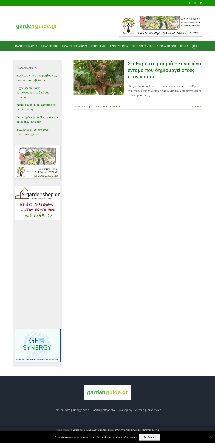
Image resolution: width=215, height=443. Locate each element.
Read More (197, 106)
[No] (211, 437)
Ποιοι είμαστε (62, 410)
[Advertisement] (38, 274)
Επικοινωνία (154, 410)
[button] (194, 46)
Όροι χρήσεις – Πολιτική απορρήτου (94, 410)
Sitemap (139, 410)
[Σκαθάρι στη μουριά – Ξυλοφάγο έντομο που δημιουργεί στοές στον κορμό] (99, 77)
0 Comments (116, 106)
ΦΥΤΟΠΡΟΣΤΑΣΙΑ (99, 106)
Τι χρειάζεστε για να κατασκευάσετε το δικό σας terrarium (33, 92)
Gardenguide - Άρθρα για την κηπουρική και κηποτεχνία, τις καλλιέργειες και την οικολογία (116, 429)
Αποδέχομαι (150, 437)
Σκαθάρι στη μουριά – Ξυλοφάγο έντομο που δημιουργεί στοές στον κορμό (164, 70)
